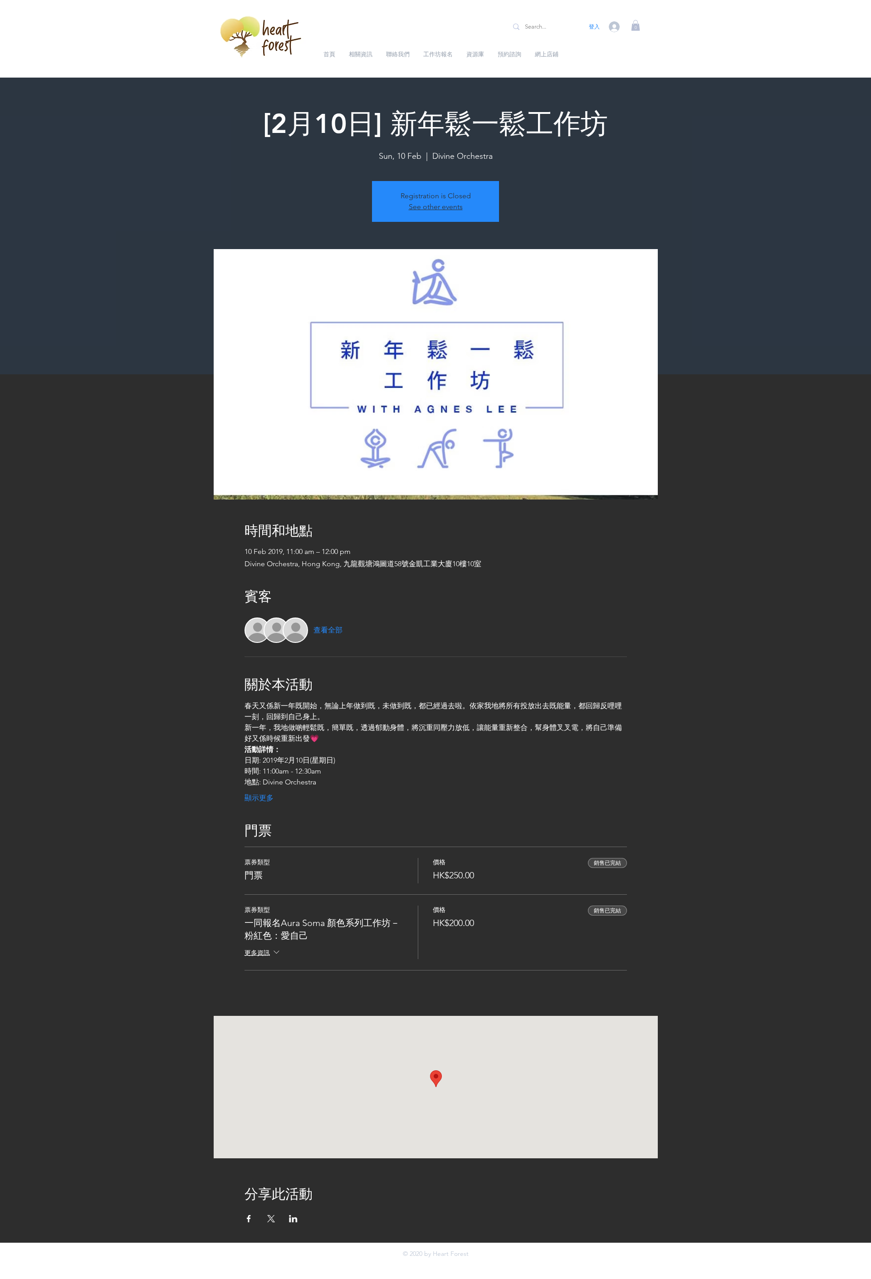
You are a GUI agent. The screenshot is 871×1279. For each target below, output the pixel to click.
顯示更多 (259, 798)
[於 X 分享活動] (271, 1218)
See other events (436, 206)
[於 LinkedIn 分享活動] (293, 1218)
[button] (635, 25)
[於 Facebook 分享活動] (249, 1218)
